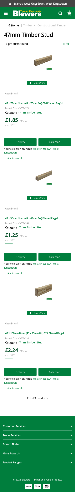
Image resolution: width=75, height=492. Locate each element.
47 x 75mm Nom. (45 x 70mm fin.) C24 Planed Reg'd (33, 103)
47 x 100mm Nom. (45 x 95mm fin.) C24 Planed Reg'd (34, 333)
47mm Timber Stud (30, 112)
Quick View (39, 82)
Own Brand (11, 93)
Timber (27, 25)
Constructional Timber (52, 25)
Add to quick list (15, 158)
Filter (66, 44)
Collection (54, 142)
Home (14, 25)
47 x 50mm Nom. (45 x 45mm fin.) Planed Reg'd (31, 218)
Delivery (20, 142)
